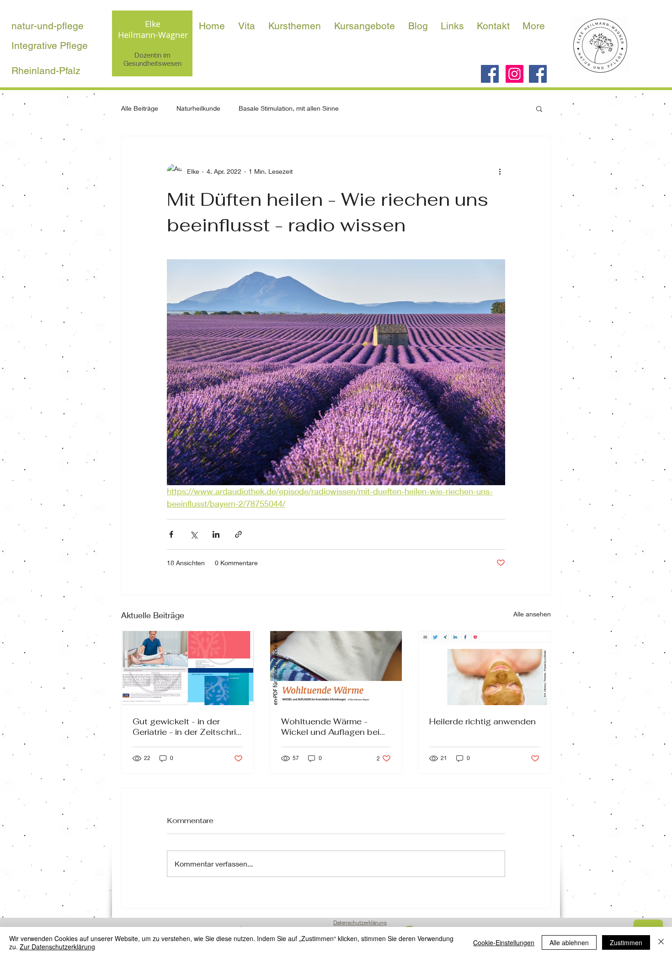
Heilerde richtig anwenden (482, 721)
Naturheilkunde (198, 108)
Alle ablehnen (569, 942)
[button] (539, 108)
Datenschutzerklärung (360, 922)
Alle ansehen (532, 614)
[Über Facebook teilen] (171, 534)
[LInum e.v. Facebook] (538, 74)
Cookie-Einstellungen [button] (503, 942)
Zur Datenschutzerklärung (57, 946)
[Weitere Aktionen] (499, 171)
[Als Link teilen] (238, 534)
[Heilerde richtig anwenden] (484, 668)
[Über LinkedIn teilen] (216, 534)
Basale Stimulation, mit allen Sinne (289, 108)
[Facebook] (490, 74)
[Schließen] (661, 942)
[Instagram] (514, 74)
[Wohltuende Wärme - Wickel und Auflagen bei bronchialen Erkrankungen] (336, 668)
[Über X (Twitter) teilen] (193, 534)
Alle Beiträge (139, 108)
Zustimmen (626, 942)
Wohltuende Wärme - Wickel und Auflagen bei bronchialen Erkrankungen (334, 726)
